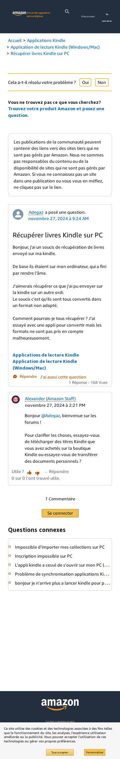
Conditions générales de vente (60, 721)
